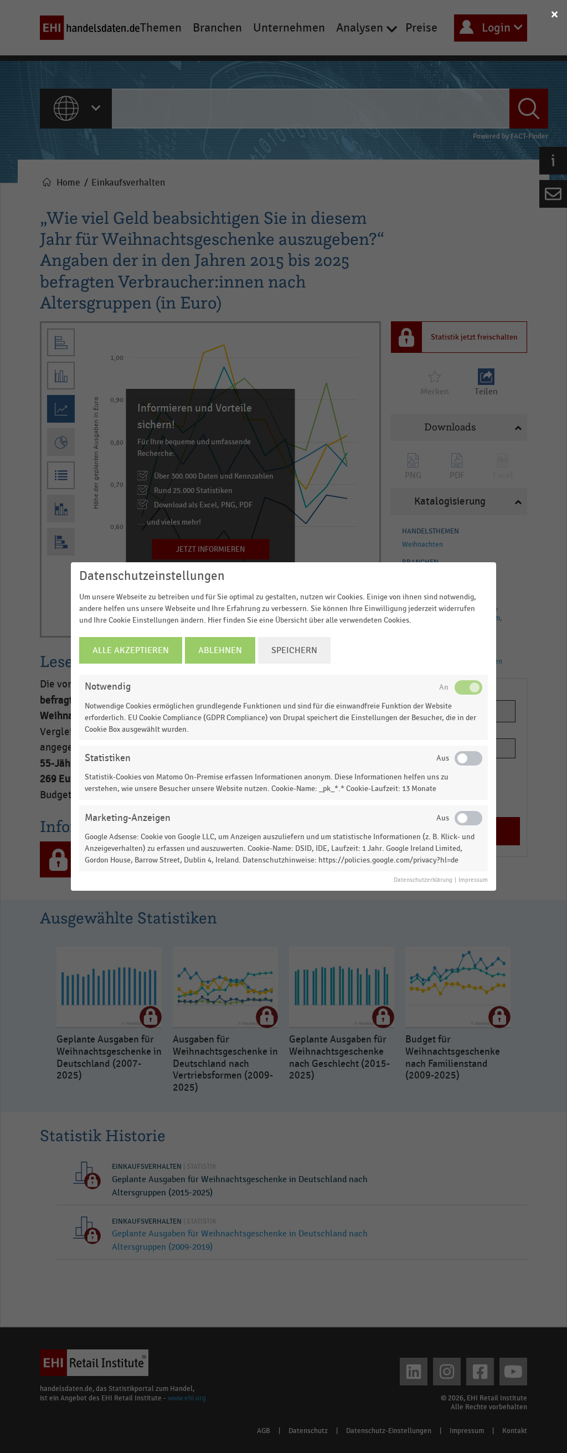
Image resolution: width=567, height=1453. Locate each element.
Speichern (294, 650)
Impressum (473, 880)
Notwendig (108, 686)
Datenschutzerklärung (423, 880)
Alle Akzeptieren (130, 650)
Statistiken (108, 758)
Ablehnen (220, 650)
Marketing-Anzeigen (128, 818)
